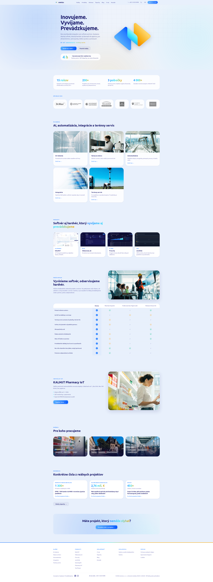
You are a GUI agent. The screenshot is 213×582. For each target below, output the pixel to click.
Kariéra (120, 554)
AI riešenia (56, 552)
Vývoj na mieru (57, 554)
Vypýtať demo (60, 402)
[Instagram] (78, 576)
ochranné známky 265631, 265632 (136, 576)
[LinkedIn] (75, 576)
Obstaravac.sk (78, 554)
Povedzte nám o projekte (106, 527)
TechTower (78, 568)
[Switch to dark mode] (141, 2)
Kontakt (113, 2)
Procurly (77, 557)
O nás (107, 2)
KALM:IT (77, 552)
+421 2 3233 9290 (134, 2)
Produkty (84, 2)
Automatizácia (57, 557)
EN (145, 2)
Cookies (143, 557)
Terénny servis (57, 562)
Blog (103, 2)
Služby (78, 2)
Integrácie (56, 560)
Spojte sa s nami (153, 2)
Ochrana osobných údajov (147, 552)
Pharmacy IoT (78, 565)
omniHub (77, 560)
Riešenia (91, 2)
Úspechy (97, 2)
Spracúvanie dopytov (146, 554)
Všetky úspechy (61, 504)
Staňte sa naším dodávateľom (126, 552)
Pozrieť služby (84, 48)
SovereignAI (78, 562)
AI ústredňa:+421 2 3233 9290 (97, 576)
